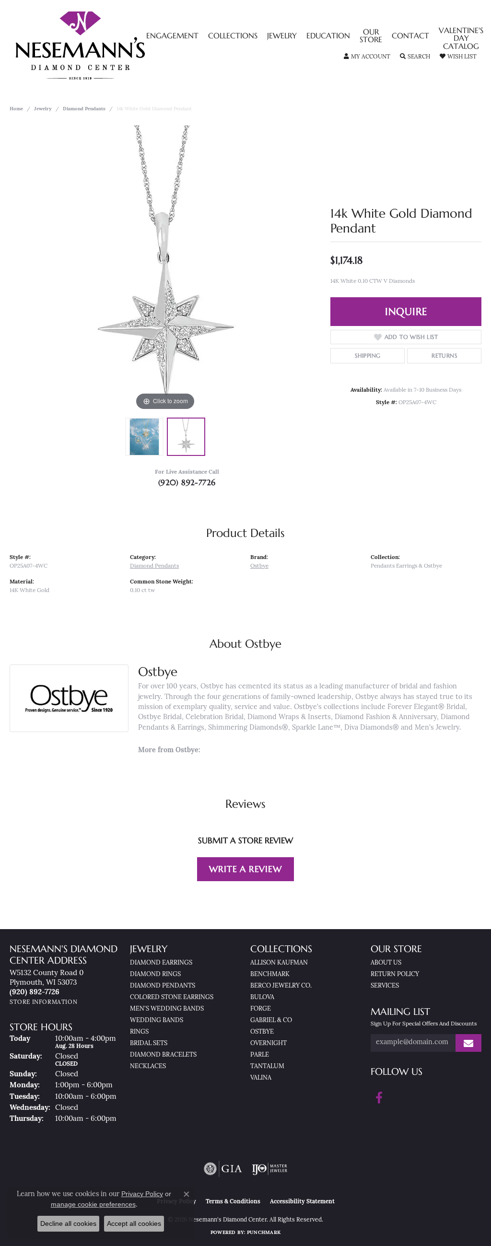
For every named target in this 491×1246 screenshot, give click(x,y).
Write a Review (245, 868)
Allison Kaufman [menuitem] (279, 963)
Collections (232, 36)
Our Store (371, 36)
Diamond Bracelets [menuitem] (163, 1055)
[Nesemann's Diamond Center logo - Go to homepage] (110, 46)
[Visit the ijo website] (270, 1169)
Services (385, 986)
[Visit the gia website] (223, 1169)
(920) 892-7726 (187, 482)
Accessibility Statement (302, 1202)
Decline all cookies (68, 1223)
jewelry (43, 109)
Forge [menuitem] (260, 1009)
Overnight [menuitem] (268, 1043)
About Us (386, 963)
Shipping (367, 355)
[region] (165, 269)
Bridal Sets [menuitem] (148, 1043)
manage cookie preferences (93, 1204)
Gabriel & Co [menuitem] (271, 1020)
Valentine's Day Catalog (461, 39)
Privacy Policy (142, 1194)
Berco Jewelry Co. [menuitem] (281, 986)
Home (16, 109)
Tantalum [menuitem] (267, 1066)
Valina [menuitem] (260, 1078)
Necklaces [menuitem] (148, 1066)
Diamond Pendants (84, 109)
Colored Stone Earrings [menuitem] (171, 997)
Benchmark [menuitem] (270, 974)
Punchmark (264, 1232)
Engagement (172, 36)
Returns (444, 355)
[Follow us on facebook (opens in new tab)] (379, 1098)
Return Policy (395, 974)
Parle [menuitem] (259, 1055)
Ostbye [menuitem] (262, 1032)
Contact (410, 36)
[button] (367, 57)
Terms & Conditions (233, 1202)
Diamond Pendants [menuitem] (162, 986)
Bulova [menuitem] (262, 997)
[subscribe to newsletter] (468, 1043)
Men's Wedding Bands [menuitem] (167, 1009)
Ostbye (259, 566)
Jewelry (282, 36)
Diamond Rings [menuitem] (155, 974)
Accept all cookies (134, 1223)
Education (328, 36)
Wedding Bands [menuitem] (156, 1020)
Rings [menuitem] (139, 1032)
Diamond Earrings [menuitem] (161, 963)
